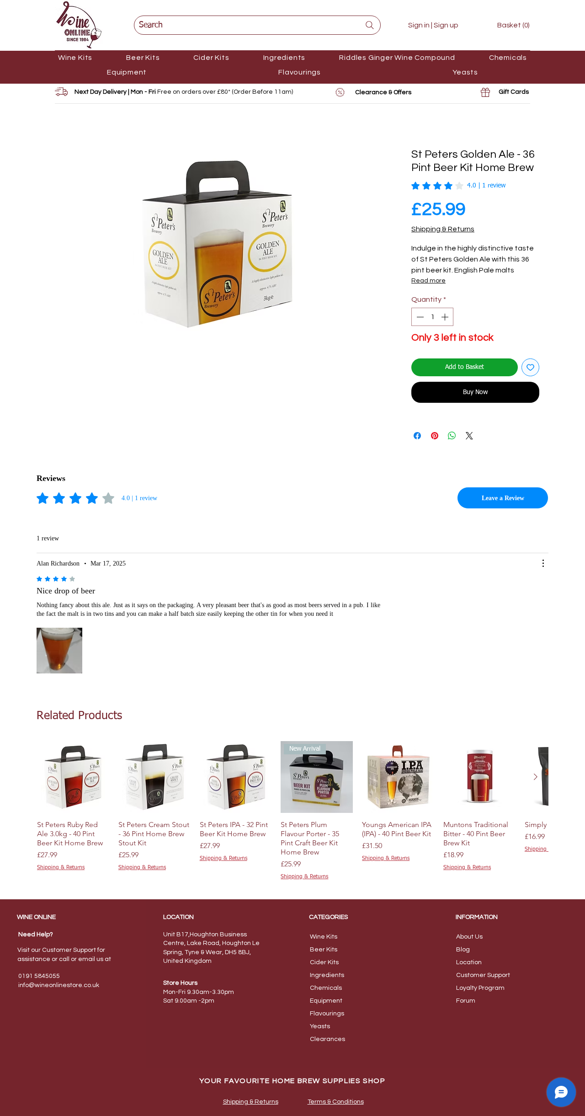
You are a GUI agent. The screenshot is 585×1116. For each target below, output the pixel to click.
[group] (292, 811)
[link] (506, 25)
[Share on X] (469, 435)
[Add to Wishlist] (530, 367)
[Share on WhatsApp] (452, 435)
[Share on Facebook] (417, 435)
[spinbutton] (432, 317)
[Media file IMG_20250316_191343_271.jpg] (59, 650)
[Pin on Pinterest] (434, 435)
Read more (428, 281)
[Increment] (445, 317)
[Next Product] (535, 776)
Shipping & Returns (442, 229)
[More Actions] (542, 563)
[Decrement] (419, 317)
